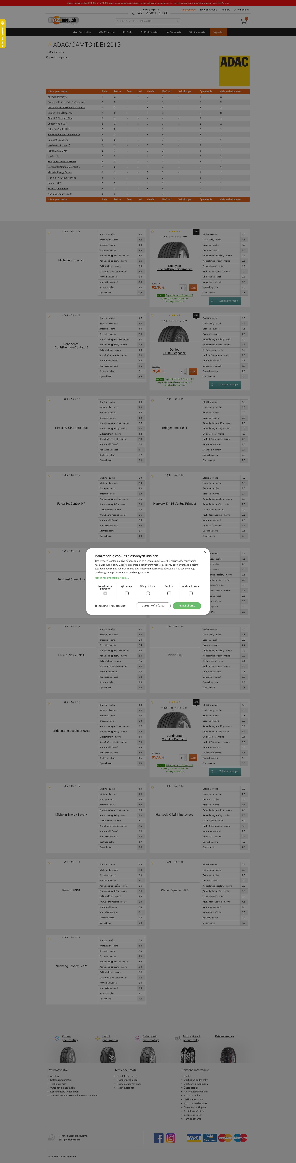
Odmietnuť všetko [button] (153, 605)
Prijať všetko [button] (187, 605)
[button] (148, 578)
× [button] (205, 552)
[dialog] (148, 581)
